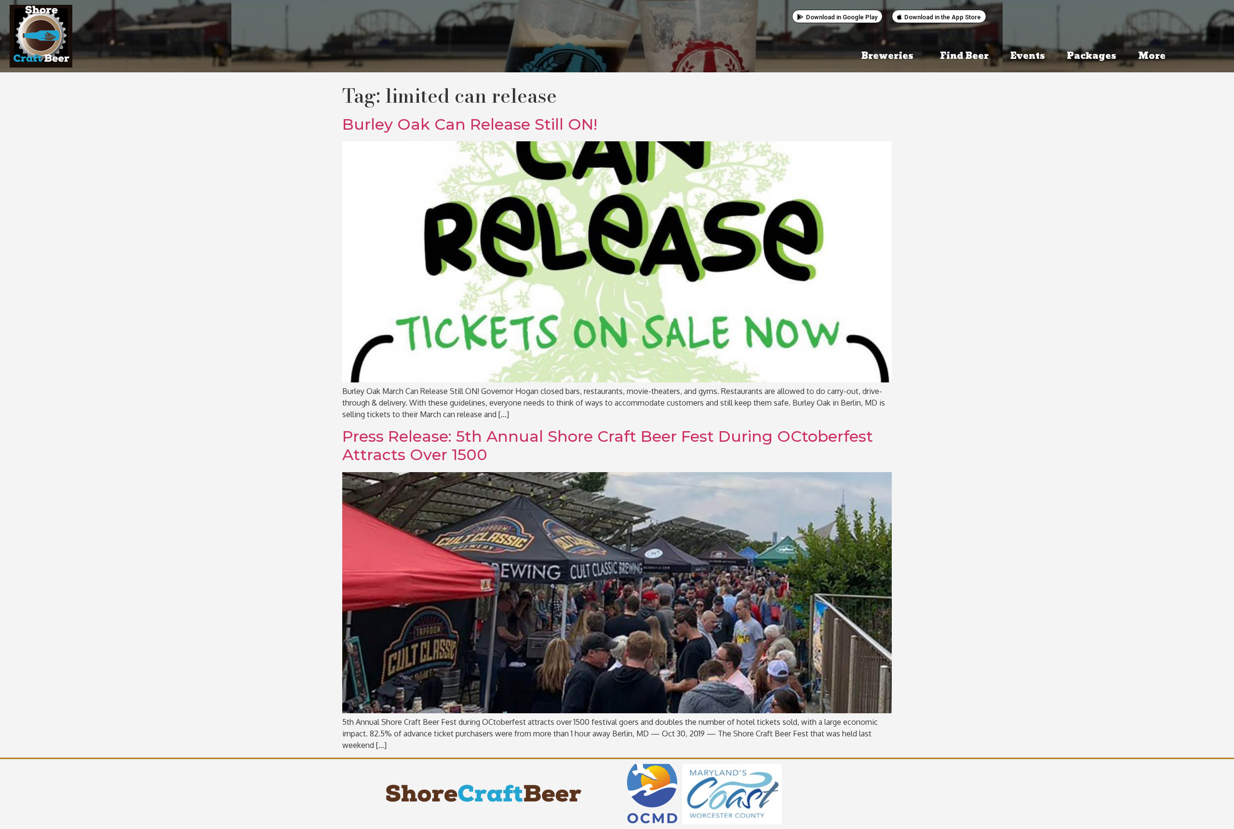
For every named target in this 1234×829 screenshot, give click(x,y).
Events (1027, 56)
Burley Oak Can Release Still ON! (469, 124)
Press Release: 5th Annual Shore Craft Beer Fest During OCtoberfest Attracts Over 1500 (607, 445)
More (1152, 56)
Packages (1091, 56)
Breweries (887, 56)
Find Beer (964, 56)
